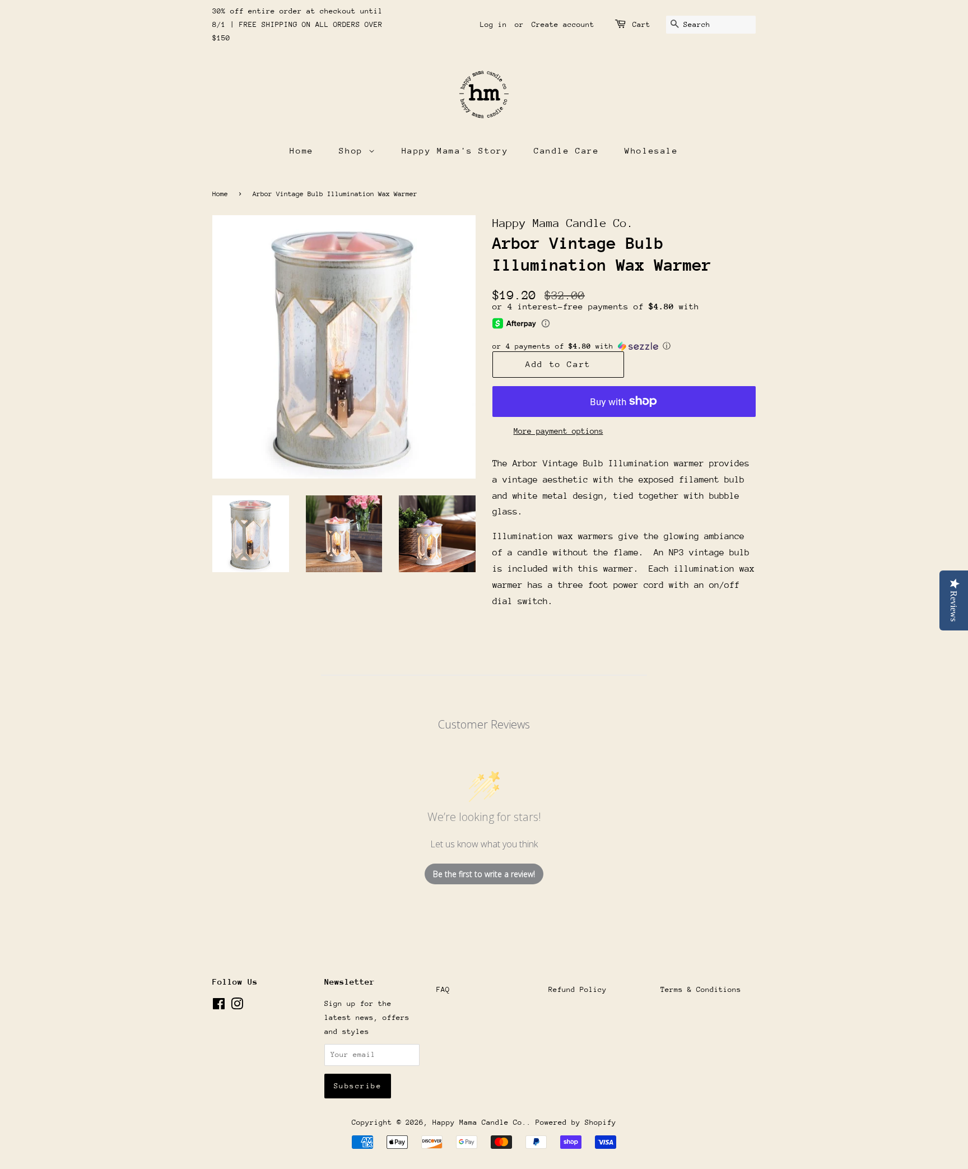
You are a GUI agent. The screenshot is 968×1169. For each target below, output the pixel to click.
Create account (563, 24)
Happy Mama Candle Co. (479, 1122)
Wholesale (651, 150)
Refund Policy (577, 989)
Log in (493, 24)
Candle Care (566, 150)
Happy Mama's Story (455, 150)
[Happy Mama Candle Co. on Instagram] (237, 1006)
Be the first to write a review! (484, 874)
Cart (641, 24)
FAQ (443, 989)
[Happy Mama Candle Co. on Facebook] (218, 1006)
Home (301, 150)
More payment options (558, 430)
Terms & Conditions (700, 989)
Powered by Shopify (576, 1122)
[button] (624, 346)
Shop (354, 150)
